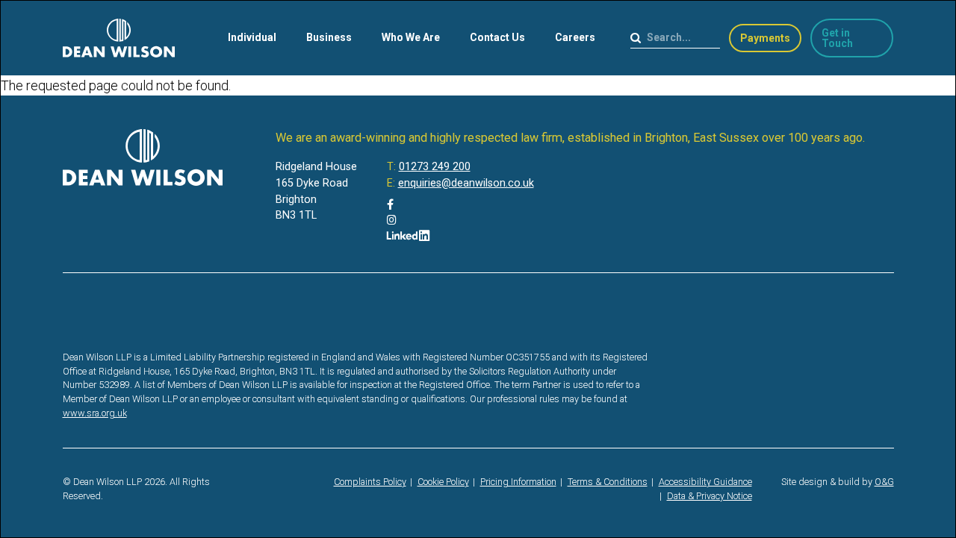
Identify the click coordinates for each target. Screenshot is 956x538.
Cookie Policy (443, 481)
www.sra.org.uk (95, 413)
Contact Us (497, 37)
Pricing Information (518, 481)
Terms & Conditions (608, 481)
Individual (252, 37)
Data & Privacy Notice (709, 495)
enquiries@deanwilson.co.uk (466, 183)
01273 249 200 (435, 166)
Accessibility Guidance (705, 481)
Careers (575, 37)
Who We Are (411, 37)
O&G (884, 481)
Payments (765, 38)
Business (329, 37)
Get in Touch (837, 38)
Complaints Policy (370, 481)
